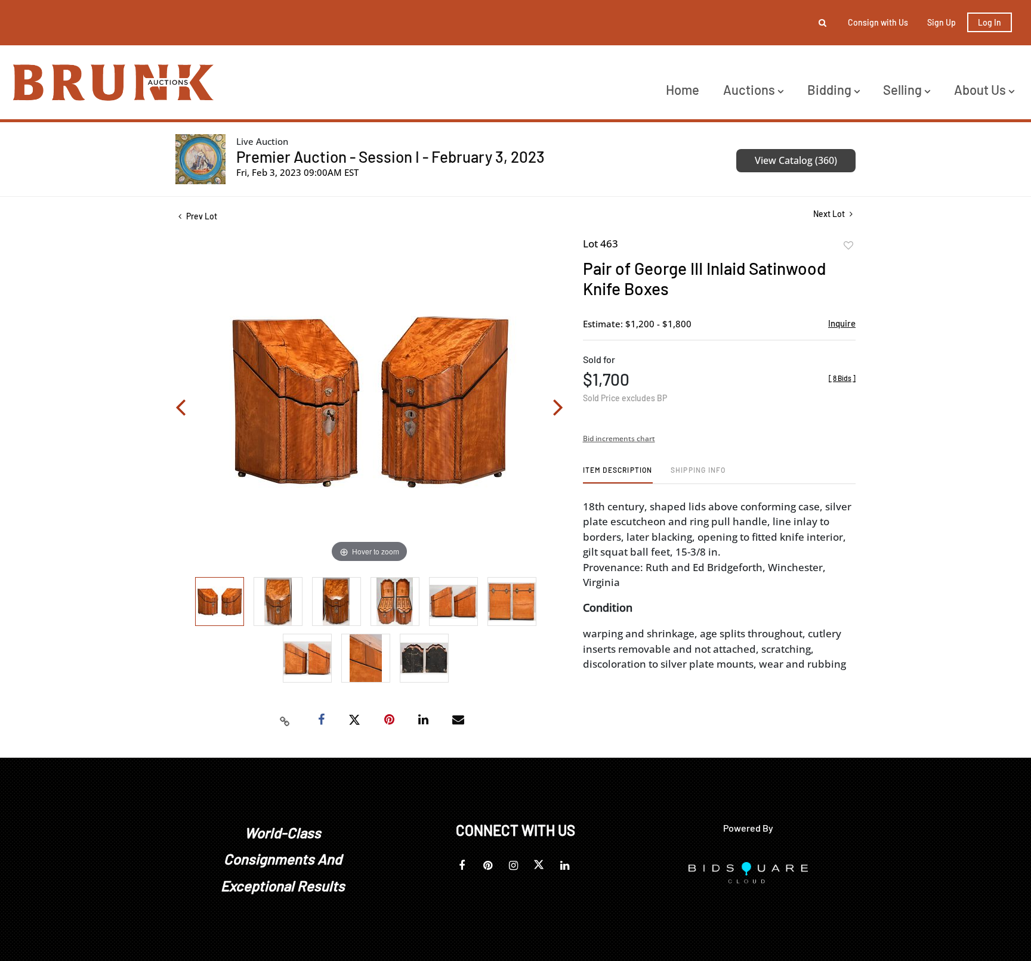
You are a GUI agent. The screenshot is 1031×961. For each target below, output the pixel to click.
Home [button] (682, 89)
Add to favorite (848, 245)
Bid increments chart (619, 438)
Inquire (842, 323)
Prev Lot (200, 216)
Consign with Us (878, 22)
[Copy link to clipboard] (285, 720)
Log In (989, 22)
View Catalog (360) (796, 160)
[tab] (618, 474)
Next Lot (830, 214)
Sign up (941, 22)
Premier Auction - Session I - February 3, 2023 (390, 156)
